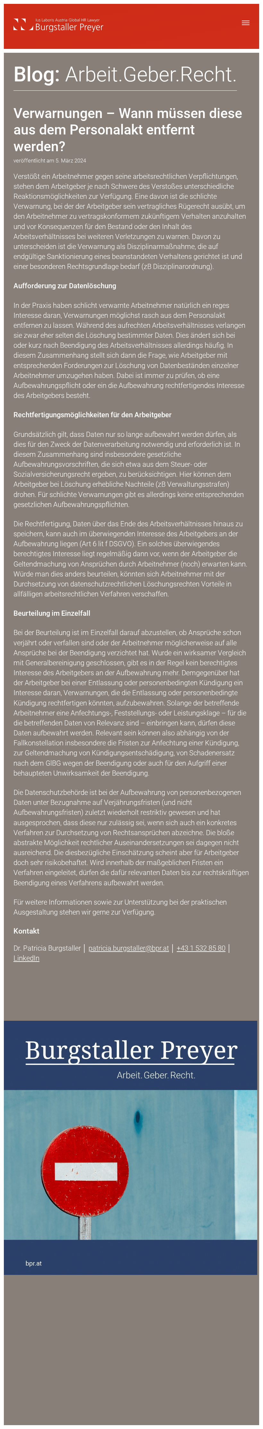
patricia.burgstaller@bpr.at (129, 948)
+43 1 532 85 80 (201, 948)
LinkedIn (26, 958)
